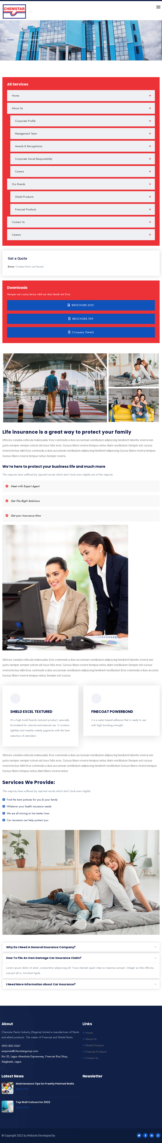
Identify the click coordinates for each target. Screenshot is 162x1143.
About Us (17, 108)
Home (15, 96)
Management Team (26, 133)
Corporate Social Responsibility (33, 159)
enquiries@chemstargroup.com (20, 1051)
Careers (19, 171)
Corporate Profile (25, 121)
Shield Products (24, 197)
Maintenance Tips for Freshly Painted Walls (45, 1083)
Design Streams (65, 1135)
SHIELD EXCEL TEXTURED (31, 711)
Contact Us (18, 222)
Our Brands (18, 184)
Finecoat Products (25, 209)
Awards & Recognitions (28, 146)
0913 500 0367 (11, 1046)
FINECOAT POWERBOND (112, 711)
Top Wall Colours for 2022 (33, 1102)
